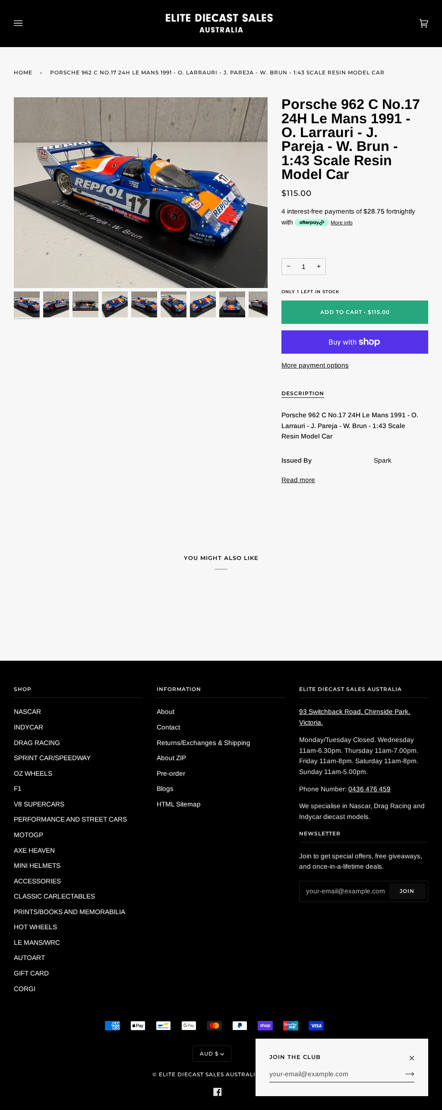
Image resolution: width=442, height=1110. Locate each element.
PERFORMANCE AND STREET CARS (70, 819)
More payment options (315, 365)
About (165, 711)
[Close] (415, 1054)
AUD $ (209, 1053)
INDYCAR (28, 727)
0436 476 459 (369, 789)
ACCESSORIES (37, 881)
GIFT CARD (31, 973)
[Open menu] (27, 23)
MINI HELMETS (37, 865)
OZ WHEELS (33, 773)
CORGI (24, 988)
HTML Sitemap (179, 804)
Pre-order (171, 773)
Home (23, 72)
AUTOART (29, 957)
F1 (18, 788)
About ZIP (171, 757)
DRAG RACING (37, 742)
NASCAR (27, 711)
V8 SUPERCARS (39, 804)
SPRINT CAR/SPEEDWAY (52, 757)
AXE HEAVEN (34, 850)
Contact (168, 727)
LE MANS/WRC (37, 942)
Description (302, 393)
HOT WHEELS (35, 927)
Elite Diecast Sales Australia (209, 1074)
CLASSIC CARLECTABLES (54, 896)
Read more (298, 479)
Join (407, 891)
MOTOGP (28, 834)
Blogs (165, 788)
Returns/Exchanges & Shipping (203, 742)
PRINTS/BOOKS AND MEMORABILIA (69, 911)
